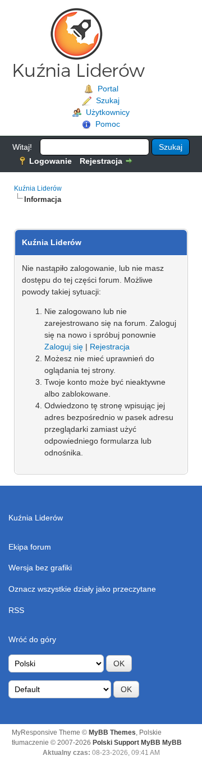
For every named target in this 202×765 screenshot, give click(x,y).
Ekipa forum (29, 546)
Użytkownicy (108, 112)
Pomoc (107, 123)
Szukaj (108, 100)
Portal (108, 88)
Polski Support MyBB (126, 742)
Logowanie (50, 160)
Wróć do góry (32, 639)
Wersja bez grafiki (40, 567)
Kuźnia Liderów (38, 188)
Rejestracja (101, 160)
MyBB (172, 742)
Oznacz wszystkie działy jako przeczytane (82, 588)
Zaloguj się (63, 346)
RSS (16, 610)
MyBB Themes (112, 732)
